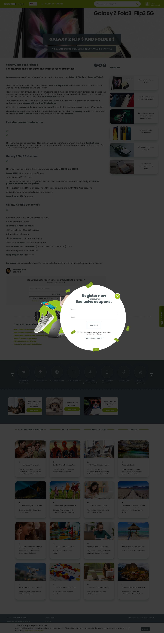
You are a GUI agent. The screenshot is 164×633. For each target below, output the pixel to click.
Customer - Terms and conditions (94, 337)
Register (94, 325)
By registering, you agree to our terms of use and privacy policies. (95, 333)
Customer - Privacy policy (94, 338)
